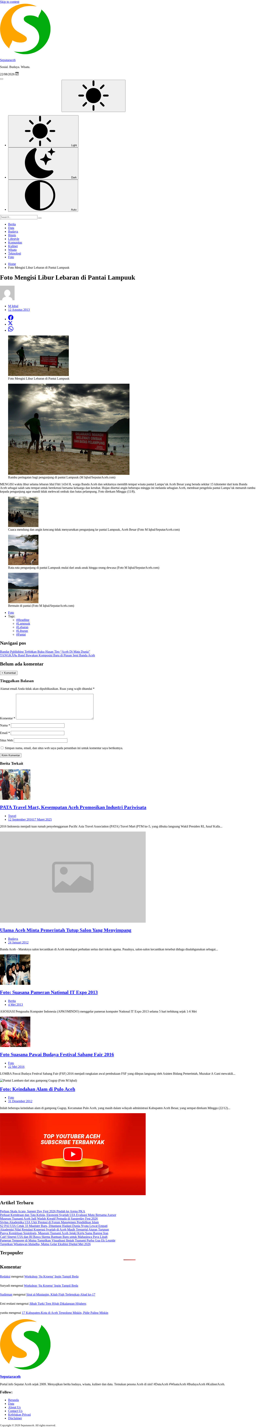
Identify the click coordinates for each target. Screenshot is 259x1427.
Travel (12, 816)
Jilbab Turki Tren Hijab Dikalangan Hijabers (57, 1303)
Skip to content (9, 1)
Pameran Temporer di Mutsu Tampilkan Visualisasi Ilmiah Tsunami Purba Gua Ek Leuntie (57, 1240)
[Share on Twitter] (10, 324)
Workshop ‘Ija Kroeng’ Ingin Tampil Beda (51, 1276)
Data (11, 228)
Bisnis (12, 235)
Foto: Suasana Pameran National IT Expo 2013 (49, 992)
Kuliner (13, 246)
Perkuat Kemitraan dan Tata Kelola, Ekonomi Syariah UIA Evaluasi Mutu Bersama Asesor (58, 1215)
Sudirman (6, 1294)
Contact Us (15, 1411)
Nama (5, 725)
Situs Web (6, 740)
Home (12, 264)
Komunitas (15, 242)
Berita (12, 224)
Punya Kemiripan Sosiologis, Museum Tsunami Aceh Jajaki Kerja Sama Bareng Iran (54, 1233)
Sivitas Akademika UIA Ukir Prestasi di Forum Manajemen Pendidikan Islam (49, 1222)
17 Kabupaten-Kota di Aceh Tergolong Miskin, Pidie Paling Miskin (65, 1312)
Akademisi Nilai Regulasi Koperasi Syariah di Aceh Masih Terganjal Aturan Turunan (54, 1229)
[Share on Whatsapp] (10, 330)
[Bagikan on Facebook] (10, 319)
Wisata (12, 249)
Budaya (13, 231)
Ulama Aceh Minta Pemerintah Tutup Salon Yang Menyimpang (65, 930)
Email (5, 733)
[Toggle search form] (1, 79)
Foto (11, 257)
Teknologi (14, 253)
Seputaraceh (8, 60)
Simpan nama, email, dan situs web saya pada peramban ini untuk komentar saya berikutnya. (64, 748)
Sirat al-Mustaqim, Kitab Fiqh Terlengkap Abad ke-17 (60, 1294)
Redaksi (5, 1276)
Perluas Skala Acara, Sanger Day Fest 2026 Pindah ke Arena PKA (42, 1211)
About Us (14, 1407)
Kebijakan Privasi (19, 1414)
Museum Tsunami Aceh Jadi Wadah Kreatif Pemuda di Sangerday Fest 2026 (49, 1218)
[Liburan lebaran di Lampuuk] (23, 526)
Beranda (13, 1400)
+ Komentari (9, 672)
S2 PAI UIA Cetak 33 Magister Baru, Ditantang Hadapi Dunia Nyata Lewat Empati (53, 1226)
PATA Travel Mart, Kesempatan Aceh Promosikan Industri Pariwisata (73, 807)
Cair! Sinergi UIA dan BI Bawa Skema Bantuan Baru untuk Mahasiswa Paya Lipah (53, 1237)
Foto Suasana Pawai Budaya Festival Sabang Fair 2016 (57, 1054)
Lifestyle (13, 239)
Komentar (7, 718)
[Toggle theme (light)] (93, 96)
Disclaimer (15, 1418)
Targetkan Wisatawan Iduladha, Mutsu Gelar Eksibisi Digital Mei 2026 (45, 1244)
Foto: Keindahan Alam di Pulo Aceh (37, 1089)
